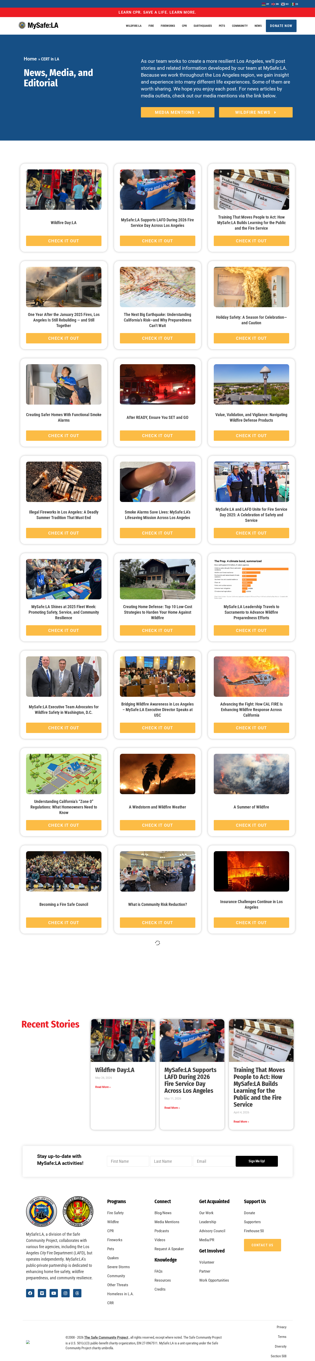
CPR (184, 25)
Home (30, 59)
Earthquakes (203, 25)
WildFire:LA (134, 25)
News (258, 25)
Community (240, 25)
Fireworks (168, 25)
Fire (151, 25)
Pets (222, 25)
